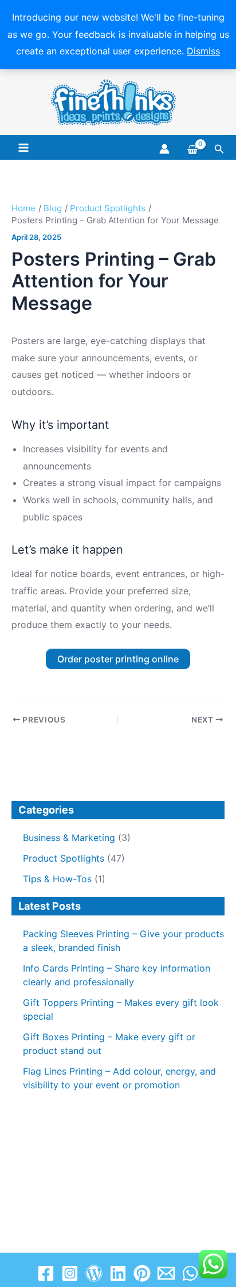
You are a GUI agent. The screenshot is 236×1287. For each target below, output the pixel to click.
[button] (219, 149)
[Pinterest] (142, 1273)
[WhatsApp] (190, 1273)
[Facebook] (45, 1273)
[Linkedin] (118, 1273)
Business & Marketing (69, 837)
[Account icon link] (164, 149)
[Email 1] (166, 1273)
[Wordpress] (94, 1273)
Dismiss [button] (203, 51)
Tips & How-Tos (57, 879)
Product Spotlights (63, 858)
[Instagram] (69, 1273)
